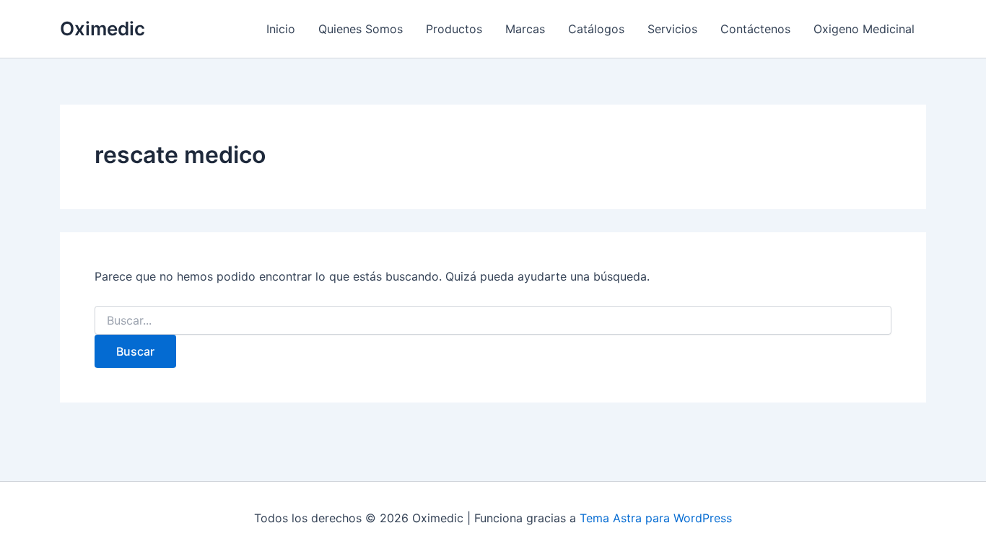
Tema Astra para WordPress (656, 518)
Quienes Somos (360, 29)
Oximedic (102, 28)
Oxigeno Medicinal (864, 29)
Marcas (525, 29)
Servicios (672, 29)
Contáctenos (755, 29)
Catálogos (596, 29)
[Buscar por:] (493, 321)
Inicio (280, 29)
